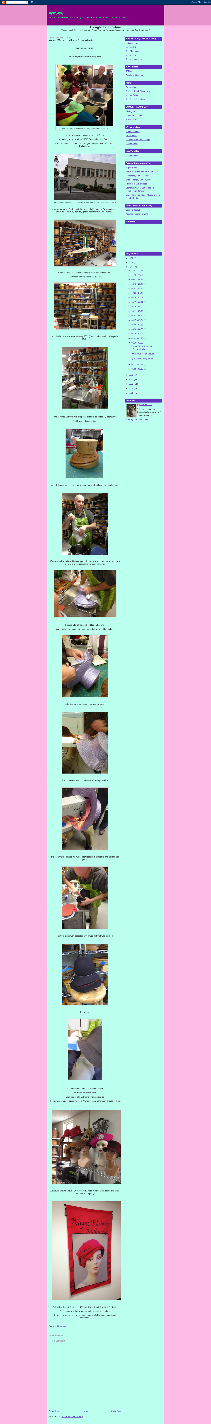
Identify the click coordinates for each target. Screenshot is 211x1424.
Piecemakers (131, 119)
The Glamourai (132, 51)
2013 (131, 375)
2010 (131, 388)
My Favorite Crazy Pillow (142, 358)
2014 (131, 267)
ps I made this (132, 47)
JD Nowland (146, 405)
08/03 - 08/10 (137, 288)
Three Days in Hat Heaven (142, 354)
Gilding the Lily (132, 111)
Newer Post (54, 1411)
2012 (131, 379)
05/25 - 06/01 (137, 307)
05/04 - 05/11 (137, 316)
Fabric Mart (131, 87)
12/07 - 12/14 (137, 270)
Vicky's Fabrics (132, 95)
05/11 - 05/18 (137, 311)
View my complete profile (137, 419)
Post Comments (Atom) (72, 1416)
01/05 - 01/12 (137, 369)
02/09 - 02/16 (137, 338)
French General (132, 131)
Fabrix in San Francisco (136, 184)
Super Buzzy (131, 168)
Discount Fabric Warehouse (138, 91)
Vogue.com (131, 55)
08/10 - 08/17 (137, 284)
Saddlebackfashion (134, 75)
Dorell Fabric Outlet (134, 115)
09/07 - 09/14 (137, 279)
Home (85, 1411)
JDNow (129, 71)
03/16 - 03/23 (137, 334)
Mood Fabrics (132, 144)
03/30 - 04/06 (137, 329)
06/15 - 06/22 (137, 302)
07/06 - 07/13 (137, 293)
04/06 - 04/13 (137, 325)
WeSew (56, 13)
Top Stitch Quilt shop (135, 99)
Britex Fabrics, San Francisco (139, 180)
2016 (131, 258)
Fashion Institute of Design (138, 139)
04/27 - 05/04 (137, 320)
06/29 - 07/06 (137, 297)
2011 (131, 384)
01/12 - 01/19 (137, 364)
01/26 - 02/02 (137, 343)
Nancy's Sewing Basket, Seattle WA (142, 172)
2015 (131, 262)
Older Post (116, 1411)
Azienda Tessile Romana (137, 214)
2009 (131, 393)
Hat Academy (132, 43)
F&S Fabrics (131, 135)
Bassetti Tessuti (133, 210)
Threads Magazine (134, 59)
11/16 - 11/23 (137, 275)
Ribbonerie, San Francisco (137, 176)
